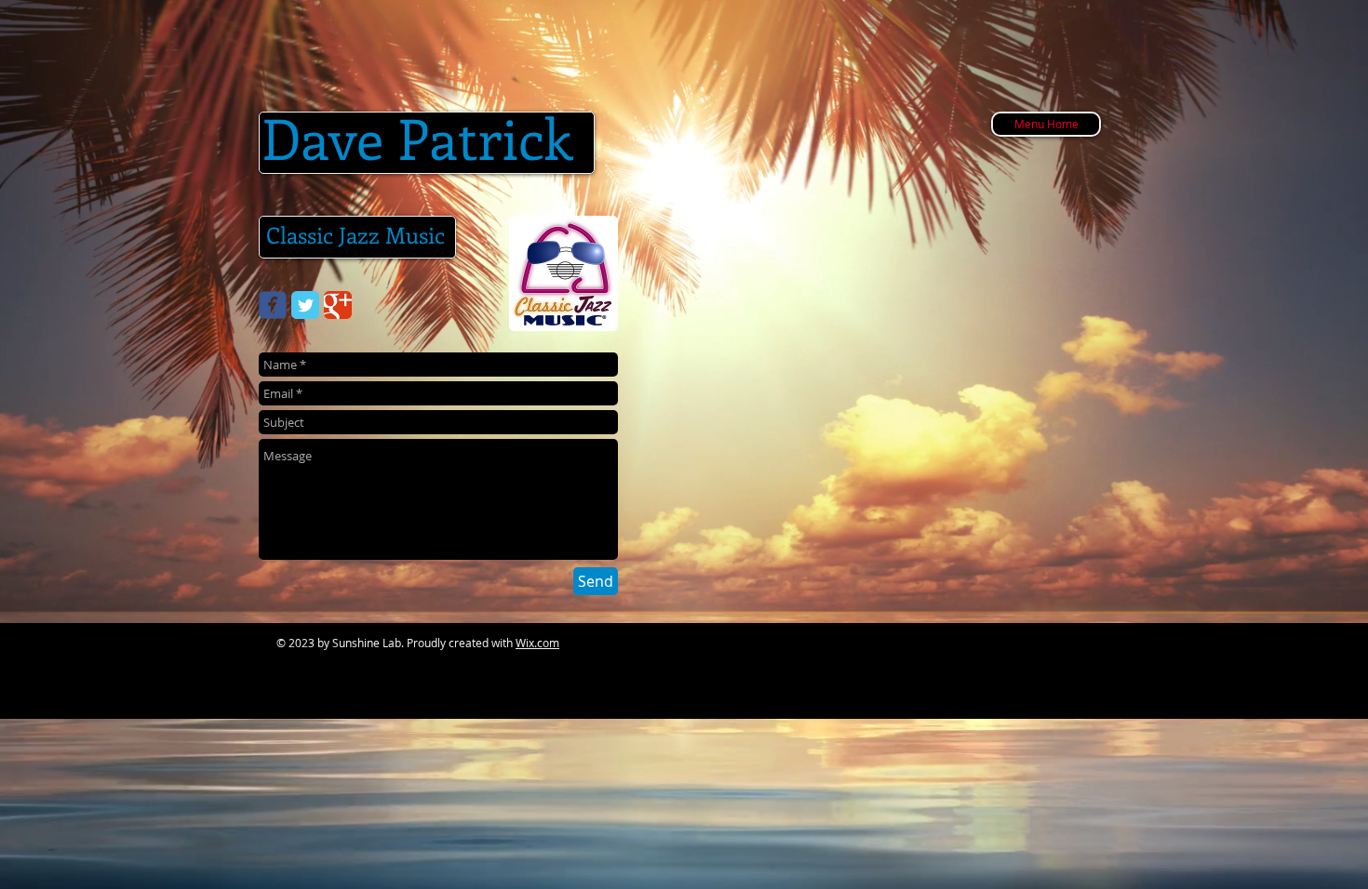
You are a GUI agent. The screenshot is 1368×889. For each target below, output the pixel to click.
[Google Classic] (338, 305)
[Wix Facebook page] (273, 305)
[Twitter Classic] (305, 305)
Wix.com (537, 642)
